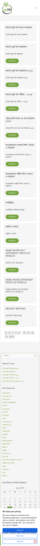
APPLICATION (7, 396)
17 (28, 333)
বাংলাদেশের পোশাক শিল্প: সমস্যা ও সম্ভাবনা (20, 146)
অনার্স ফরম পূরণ (6, 425)
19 (6, 337)
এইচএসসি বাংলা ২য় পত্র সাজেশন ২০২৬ (20, 119)
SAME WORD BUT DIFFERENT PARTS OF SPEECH (18, 253)
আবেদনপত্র (5, 434)
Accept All (20, 530)
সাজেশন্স (4, 476)
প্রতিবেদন (4, 447)
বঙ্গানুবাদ (4, 450)
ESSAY (4, 406)
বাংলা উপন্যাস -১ (6, 453)
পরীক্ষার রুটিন (6, 444)
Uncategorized (7, 422)
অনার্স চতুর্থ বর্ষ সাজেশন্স (16, 46)
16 (24, 333)
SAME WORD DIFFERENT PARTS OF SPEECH (19, 281)
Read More (0, 540)
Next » (12, 337)
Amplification (6, 393)
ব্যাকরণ (4, 466)
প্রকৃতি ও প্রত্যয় (12, 226)
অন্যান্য (4, 428)
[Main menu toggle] (36, 8)
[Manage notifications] (35, 541)
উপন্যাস (4, 438)
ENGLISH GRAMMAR (9, 402)
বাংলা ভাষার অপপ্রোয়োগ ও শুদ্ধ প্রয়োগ (12, 460)
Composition (6, 399)
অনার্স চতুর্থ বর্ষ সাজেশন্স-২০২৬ (19, 70)
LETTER (5, 412)
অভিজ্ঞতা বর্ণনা (6, 431)
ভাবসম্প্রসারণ (5, 469)
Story (4, 418)
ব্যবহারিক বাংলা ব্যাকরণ (8, 463)
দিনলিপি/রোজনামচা (7, 441)
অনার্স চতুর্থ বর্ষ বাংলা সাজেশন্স (19, 27)
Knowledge (5, 409)
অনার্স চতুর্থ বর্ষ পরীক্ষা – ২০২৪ (19, 94)
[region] (20, 527)
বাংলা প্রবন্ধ (5, 457)
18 (32, 333)
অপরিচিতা (10, 202)
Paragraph (5, 415)
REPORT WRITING (15, 308)
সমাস (3, 472)
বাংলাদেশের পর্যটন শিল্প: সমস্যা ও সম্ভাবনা (19, 175)
